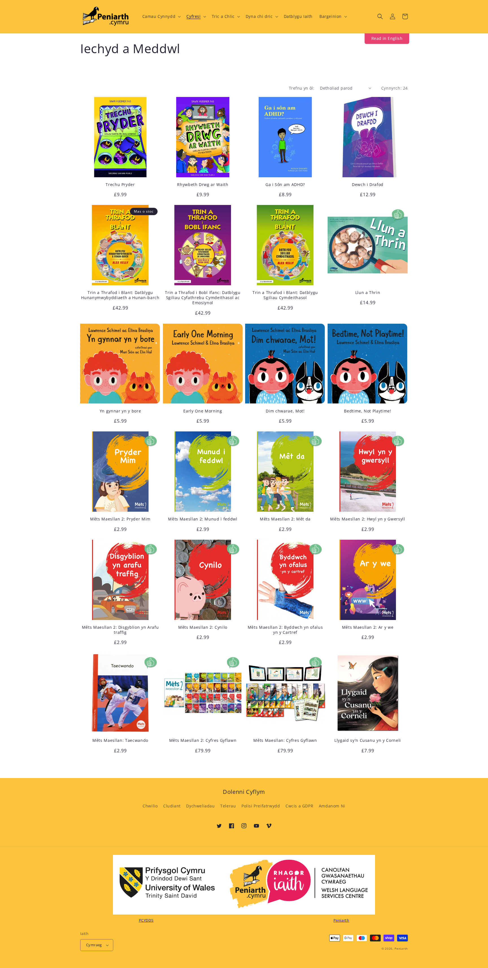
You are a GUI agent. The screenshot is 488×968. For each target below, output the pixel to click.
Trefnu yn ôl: (301, 88)
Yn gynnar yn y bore (120, 411)
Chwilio (150, 806)
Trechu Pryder (120, 184)
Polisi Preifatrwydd (260, 806)
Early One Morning (202, 411)
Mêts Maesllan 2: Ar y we (368, 627)
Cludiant (172, 806)
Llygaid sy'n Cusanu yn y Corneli (367, 740)
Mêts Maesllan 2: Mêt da (285, 519)
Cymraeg (94, 944)
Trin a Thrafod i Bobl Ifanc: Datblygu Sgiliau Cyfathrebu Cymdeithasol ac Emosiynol (202, 297)
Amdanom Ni (332, 806)
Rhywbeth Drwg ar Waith (202, 184)
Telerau (228, 806)
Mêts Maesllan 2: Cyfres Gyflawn (202, 740)
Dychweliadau (200, 806)
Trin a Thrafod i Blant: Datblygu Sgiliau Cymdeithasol (285, 295)
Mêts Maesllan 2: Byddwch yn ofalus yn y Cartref (285, 630)
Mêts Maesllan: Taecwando (120, 740)
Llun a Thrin (367, 292)
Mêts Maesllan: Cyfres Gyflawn (285, 740)
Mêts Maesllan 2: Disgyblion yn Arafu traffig (120, 630)
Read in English (386, 38)
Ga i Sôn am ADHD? (285, 184)
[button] (161, 16)
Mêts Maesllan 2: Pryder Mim (120, 519)
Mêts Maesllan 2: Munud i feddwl (202, 519)
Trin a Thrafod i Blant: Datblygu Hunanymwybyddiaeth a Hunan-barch (120, 295)
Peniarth (401, 948)
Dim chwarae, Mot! (285, 411)
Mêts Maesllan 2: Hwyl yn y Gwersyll (367, 519)
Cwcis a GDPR (299, 806)
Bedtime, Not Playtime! (367, 411)
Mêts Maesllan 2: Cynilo (202, 627)
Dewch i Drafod (368, 184)
